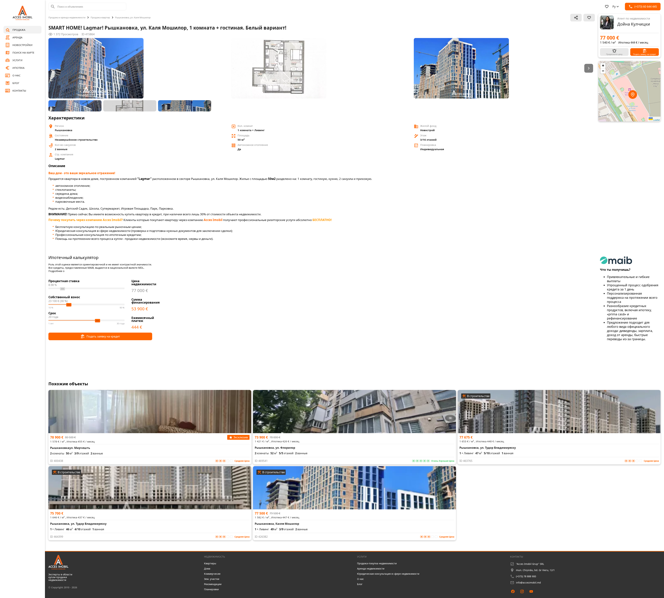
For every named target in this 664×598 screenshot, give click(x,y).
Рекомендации (213, 584)
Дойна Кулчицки (633, 24)
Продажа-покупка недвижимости (377, 563)
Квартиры (210, 563)
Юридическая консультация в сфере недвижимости (388, 573)
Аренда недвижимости (370, 568)
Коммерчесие (212, 573)
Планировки (211, 589)
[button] (629, 91)
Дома (207, 568)
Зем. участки (211, 579)
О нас (360, 579)
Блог (359, 584)
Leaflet (656, 119)
